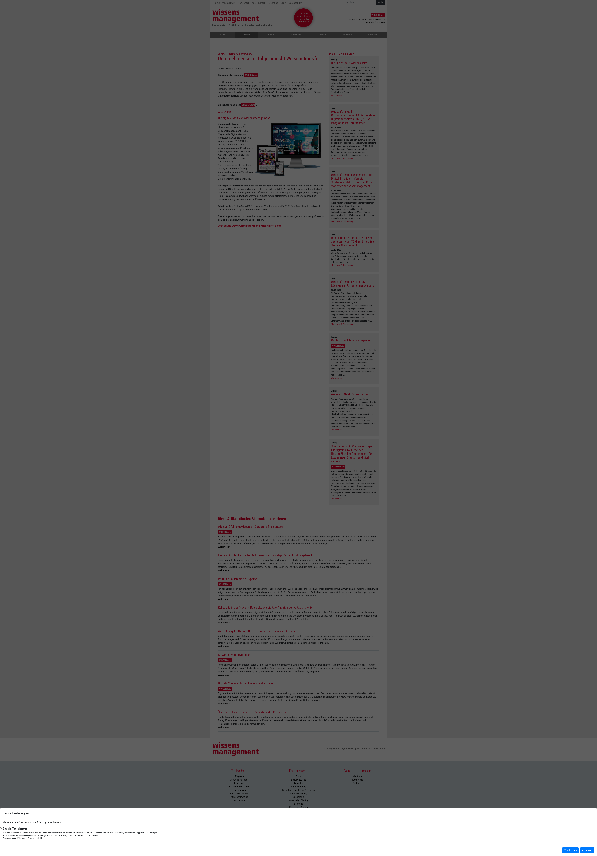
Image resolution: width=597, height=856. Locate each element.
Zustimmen (570, 850)
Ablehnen (587, 850)
